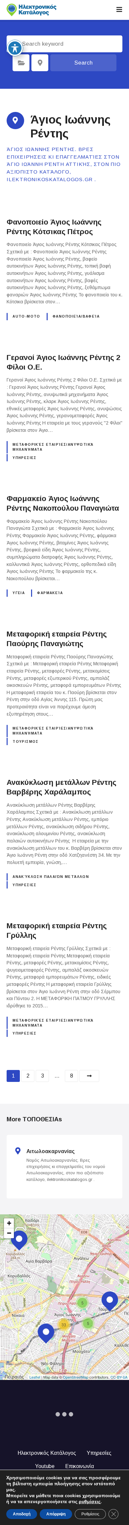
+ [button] (9, 1223)
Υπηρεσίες (99, 1453)
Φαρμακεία (50, 593)
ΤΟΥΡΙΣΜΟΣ (26, 741)
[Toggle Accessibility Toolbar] (15, 48)
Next (89, 1076)
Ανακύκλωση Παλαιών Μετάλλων (51, 877)
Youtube (45, 1466)
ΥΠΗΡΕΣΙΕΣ (25, 458)
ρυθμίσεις (90, 1502)
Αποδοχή (21, 1514)
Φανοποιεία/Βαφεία (76, 316)
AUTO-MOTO (26, 316)
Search (83, 63)
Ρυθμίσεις (90, 1514)
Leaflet (34, 1377)
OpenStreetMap (75, 1377)
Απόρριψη (55, 1514)
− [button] (9, 1233)
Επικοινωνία (79, 1466)
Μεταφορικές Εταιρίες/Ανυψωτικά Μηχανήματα (53, 447)
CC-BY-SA (118, 1377)
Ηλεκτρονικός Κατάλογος (47, 1453)
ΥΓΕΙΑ (19, 593)
